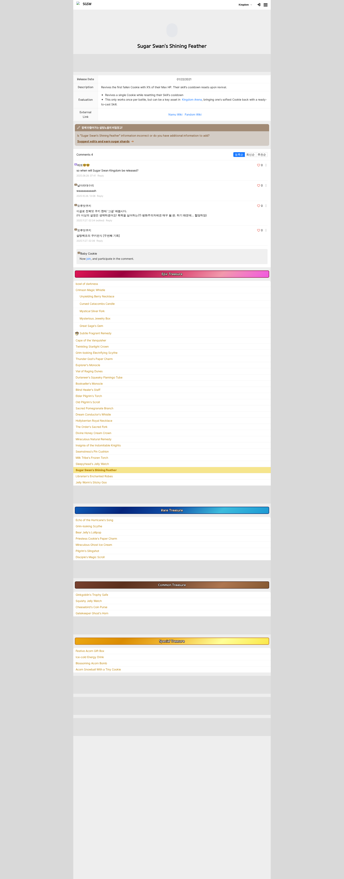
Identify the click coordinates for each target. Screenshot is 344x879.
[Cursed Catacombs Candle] (77, 303)
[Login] (258, 5)
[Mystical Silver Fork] (77, 311)
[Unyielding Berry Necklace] (77, 296)
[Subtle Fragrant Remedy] (77, 333)
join (88, 258)
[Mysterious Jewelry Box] (77, 318)
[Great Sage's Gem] (77, 325)
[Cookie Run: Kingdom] (85, 5)
